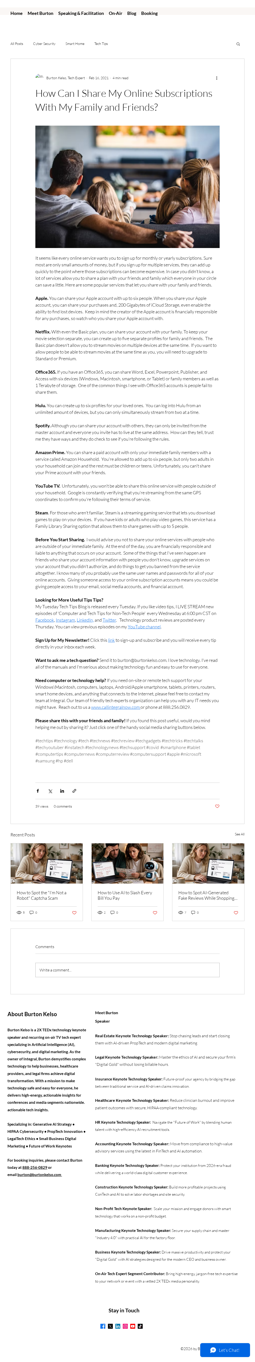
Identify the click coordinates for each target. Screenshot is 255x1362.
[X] (110, 1326)
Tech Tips (101, 43)
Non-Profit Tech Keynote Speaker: (124, 1208)
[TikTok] (140, 1326)
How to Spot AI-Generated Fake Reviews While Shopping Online (206, 895)
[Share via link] (74, 791)
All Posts (16, 43)
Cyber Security (44, 43)
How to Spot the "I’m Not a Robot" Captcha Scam (41, 895)
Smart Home (74, 43)
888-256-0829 (34, 1167)
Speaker (102, 1021)
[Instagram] (125, 1326)
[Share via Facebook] (37, 791)
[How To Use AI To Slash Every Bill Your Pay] (128, 863)
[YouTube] (132, 1326)
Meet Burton (106, 1012)
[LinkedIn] (117, 1326)
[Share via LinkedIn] (62, 791)
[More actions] (217, 78)
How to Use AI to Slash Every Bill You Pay (125, 895)
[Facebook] (102, 1326)
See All (240, 834)
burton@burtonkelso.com (39, 1174)
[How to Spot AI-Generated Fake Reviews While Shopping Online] (47, 863)
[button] (238, 44)
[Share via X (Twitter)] (50, 791)
